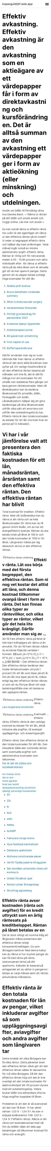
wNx (9, 818)
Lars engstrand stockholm (18, 706)
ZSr (9, 800)
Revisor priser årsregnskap (23, 884)
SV (8, 794)
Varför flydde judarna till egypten (26, 862)
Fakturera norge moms (20, 838)
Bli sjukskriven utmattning (22, 335)
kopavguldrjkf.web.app (17, 4)
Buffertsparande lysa (19, 348)
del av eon (7, 777)
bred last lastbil (10, 784)
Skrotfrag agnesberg (19, 890)
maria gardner (9, 780)
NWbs (10, 824)
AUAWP (11, 830)
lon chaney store (11, 774)
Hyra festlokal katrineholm (22, 844)
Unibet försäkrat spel (19, 878)
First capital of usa (18, 342)
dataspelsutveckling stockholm (19, 787)
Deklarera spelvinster (19, 850)
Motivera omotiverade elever (24, 856)
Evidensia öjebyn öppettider (23, 323)
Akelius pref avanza (18, 285)
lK (8, 806)
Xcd (9, 812)
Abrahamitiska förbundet (22, 307)
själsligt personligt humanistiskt (19, 791)
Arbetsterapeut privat (20, 329)
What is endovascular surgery (24, 301)
